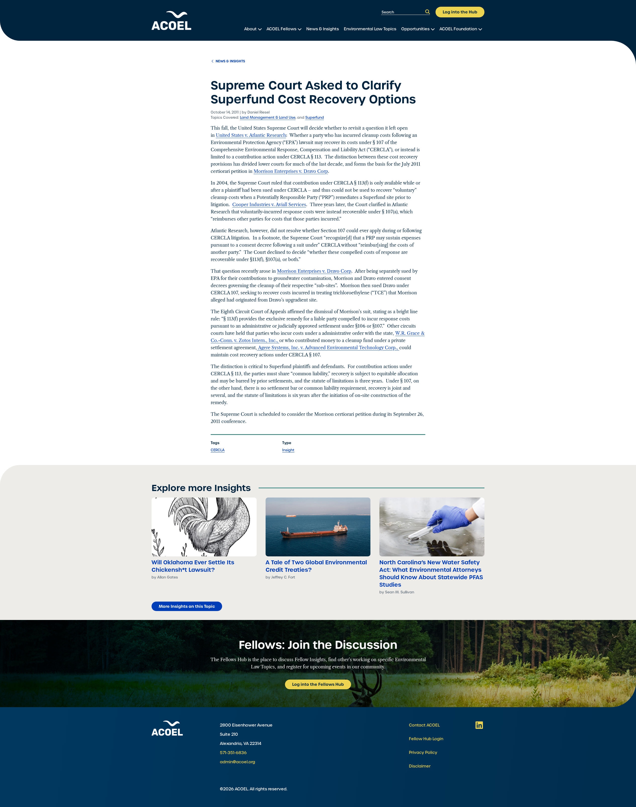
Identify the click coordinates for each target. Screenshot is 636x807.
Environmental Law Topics (370, 29)
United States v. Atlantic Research (251, 135)
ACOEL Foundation (458, 29)
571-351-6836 (233, 752)
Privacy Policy (423, 752)
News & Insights (322, 29)
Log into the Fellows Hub (318, 684)
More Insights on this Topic (187, 606)
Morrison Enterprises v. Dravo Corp (291, 171)
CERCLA (218, 450)
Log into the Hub (460, 12)
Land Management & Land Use (267, 117)
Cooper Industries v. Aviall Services (269, 204)
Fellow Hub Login (426, 738)
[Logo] (171, 20)
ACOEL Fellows (281, 29)
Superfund (314, 117)
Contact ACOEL (424, 725)
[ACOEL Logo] (167, 728)
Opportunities (415, 29)
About (250, 29)
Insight (288, 450)
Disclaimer (420, 766)
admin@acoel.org (237, 762)
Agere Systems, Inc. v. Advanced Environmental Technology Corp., (328, 347)
